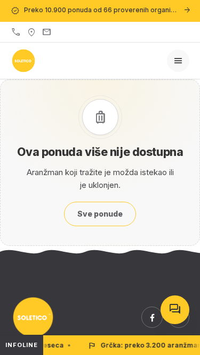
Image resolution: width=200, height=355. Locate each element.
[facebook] (152, 317)
